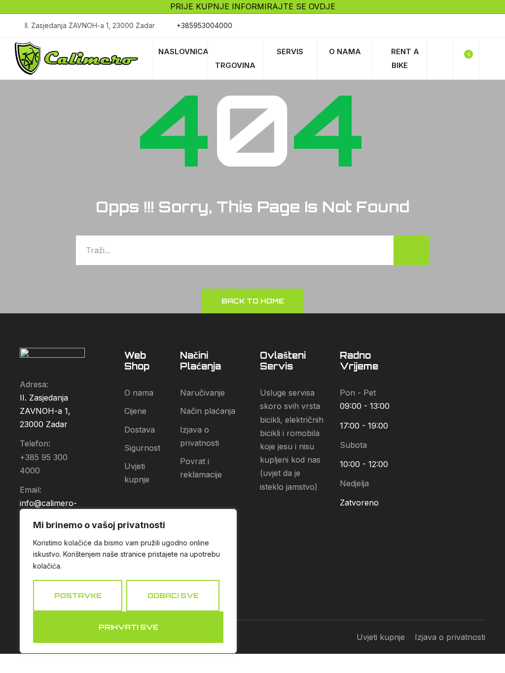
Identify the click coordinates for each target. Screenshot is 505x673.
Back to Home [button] (252, 301)
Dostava (139, 430)
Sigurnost (142, 448)
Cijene (135, 411)
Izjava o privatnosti (199, 436)
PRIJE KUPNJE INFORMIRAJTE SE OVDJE (252, 6)
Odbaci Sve (173, 595)
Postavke (78, 595)
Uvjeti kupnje (136, 472)
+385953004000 (204, 25)
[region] (128, 581)
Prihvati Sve (128, 627)
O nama (138, 393)
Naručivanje (202, 393)
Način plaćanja (207, 411)
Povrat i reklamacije (201, 467)
